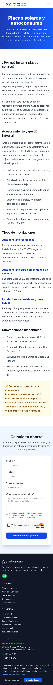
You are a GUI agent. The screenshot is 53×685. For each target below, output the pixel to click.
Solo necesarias (12, 680)
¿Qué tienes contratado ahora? (20, 494)
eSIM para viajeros (10, 632)
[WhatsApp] (4, 576)
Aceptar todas (32, 680)
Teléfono (10, 472)
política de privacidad (33, 513)
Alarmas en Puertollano (11, 624)
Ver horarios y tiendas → (13, 643)
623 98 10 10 (10, 654)
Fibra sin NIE (7, 614)
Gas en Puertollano (10, 621)
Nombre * (10, 461)
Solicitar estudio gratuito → (26, 535)
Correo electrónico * (15, 483)
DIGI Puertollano (9, 595)
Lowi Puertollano (9, 602)
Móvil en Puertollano (10, 592)
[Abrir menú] (48, 4)
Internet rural (7, 628)
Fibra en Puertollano (10, 588)
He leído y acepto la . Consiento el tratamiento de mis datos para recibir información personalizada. (25, 515)
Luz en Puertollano (10, 617)
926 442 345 (10, 658)
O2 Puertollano (8, 599)
